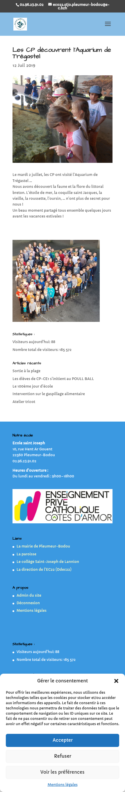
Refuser (62, 756)
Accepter (63, 740)
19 (104, 155)
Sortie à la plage (26, 370)
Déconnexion (28, 602)
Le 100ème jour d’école (32, 385)
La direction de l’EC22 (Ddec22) (44, 569)
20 (109, 155)
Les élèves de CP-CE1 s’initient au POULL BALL (53, 378)
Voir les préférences (62, 772)
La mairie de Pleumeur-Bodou (43, 546)
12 (70, 155)
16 (90, 155)
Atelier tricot (23, 401)
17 (95, 155)
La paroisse (26, 553)
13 (75, 155)
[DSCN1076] (62, 162)
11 (65, 155)
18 (100, 155)
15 (85, 155)
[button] (116, 681)
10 (60, 155)
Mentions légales (63, 784)
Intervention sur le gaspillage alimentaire (48, 393)
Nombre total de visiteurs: (35, 349)
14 (80, 155)
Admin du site (29, 595)
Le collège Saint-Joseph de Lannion (48, 561)
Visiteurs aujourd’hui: (31, 341)
